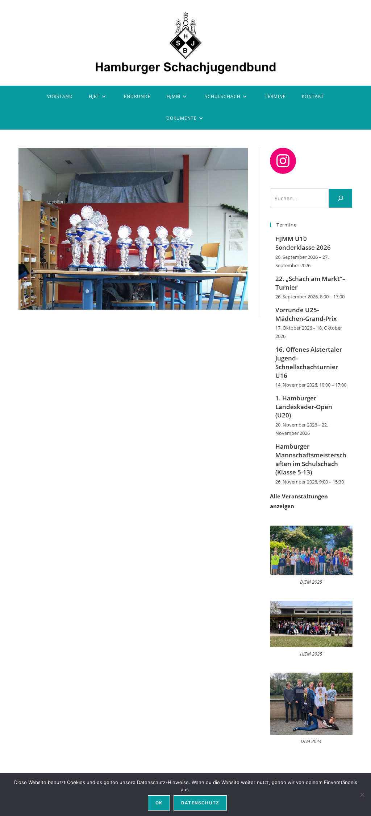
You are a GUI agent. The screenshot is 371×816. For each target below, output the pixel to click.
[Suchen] (341, 198)
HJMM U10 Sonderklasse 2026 (303, 243)
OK (158, 802)
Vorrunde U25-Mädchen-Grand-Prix (306, 314)
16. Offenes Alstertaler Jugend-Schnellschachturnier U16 (308, 362)
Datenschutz (200, 802)
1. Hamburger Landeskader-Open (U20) (303, 407)
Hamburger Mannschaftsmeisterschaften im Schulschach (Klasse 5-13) (310, 459)
